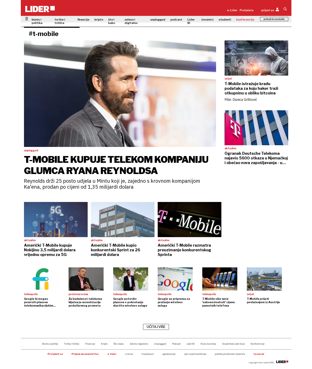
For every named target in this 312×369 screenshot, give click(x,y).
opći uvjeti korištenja (195, 353)
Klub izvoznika (208, 343)
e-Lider (232, 10)
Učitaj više (156, 327)
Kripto (104, 343)
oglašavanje (169, 353)
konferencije (245, 19)
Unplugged (160, 343)
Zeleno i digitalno (139, 343)
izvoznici (207, 19)
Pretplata (246, 10)
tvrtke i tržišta (60, 21)
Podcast (176, 343)
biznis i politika (37, 21)
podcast (176, 19)
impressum (148, 353)
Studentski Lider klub (233, 343)
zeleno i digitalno (131, 21)
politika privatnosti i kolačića (230, 353)
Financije (90, 343)
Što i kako (119, 343)
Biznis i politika (50, 343)
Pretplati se (55, 353)
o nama (129, 353)
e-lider (112, 353)
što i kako (111, 21)
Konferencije (257, 343)
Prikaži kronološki (274, 19)
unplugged (157, 19)
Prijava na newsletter (85, 353)
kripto (98, 19)
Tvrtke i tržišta (71, 343)
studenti (225, 19)
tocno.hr (258, 353)
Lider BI (191, 21)
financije (83, 19)
